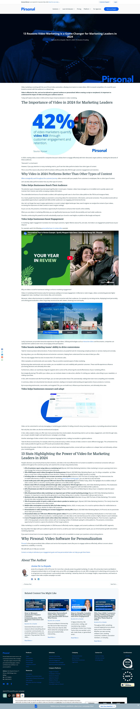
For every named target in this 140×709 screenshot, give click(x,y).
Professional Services (77, 656)
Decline (105, 703)
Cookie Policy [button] (59, 702)
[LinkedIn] (7, 684)
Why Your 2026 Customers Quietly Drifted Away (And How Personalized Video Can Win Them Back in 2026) (104, 616)
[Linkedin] (2, 354)
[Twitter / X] (35, 579)
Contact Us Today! (99, 656)
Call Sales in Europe (99, 658)
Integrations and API (31, 664)
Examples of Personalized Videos (34, 676)
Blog (27, 684)
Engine (27, 656)
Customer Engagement (54, 660)
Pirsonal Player (29, 660)
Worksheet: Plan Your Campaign (33, 682)
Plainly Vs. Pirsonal (53, 680)
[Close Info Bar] (138, 705)
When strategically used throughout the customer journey (39, 178)
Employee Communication (55, 658)
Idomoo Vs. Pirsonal (54, 676)
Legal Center (75, 662)
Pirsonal (23, 543)
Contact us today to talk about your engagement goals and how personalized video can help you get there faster (55, 552)
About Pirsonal (75, 658)
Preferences (91, 703)
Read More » (28, 640)
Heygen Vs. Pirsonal (53, 671)
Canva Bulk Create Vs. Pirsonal (56, 684)
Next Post (114, 584)
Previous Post (27, 584)
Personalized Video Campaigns (56, 662)
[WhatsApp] (2, 360)
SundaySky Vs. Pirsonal (54, 673)
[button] (107, 706)
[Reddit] (2, 357)
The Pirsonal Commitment (78, 660)
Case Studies (29, 674)
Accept (118, 703)
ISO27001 (127, 656)
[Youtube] (4, 684)
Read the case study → (54, 2)
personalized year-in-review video (52, 228)
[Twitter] (2, 352)
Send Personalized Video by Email (57, 664)
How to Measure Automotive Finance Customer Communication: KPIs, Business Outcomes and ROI (34, 617)
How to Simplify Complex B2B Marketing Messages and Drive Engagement (81, 614)
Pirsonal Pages (29, 662)
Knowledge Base (99, 660)
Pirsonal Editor (29, 658)
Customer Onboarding (54, 656)
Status (27, 666)
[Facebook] (2, 349)
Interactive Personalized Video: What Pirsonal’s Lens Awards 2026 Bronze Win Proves (58, 615)
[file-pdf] (36, 706)
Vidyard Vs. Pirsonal (53, 678)
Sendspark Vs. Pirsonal (54, 682)
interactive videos (88, 341)
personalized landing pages (70, 478)
